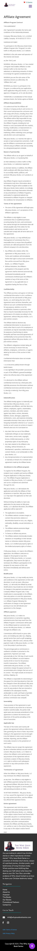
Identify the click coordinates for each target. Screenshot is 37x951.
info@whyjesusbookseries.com (19, 917)
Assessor (6, 895)
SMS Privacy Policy (9, 933)
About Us (6, 892)
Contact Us (7, 905)
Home (5, 890)
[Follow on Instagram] (8, 923)
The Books (7, 897)
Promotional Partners (11, 902)
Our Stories (7, 900)
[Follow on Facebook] (3, 923)
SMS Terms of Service (10, 930)
